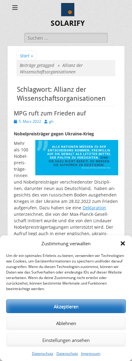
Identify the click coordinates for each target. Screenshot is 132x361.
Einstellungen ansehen (66, 340)
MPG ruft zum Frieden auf (50, 113)
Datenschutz (42, 353)
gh (51, 121)
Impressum (90, 353)
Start (26, 56)
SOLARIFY (68, 23)
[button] (123, 243)
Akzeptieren (66, 306)
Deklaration (94, 208)
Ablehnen (66, 323)
